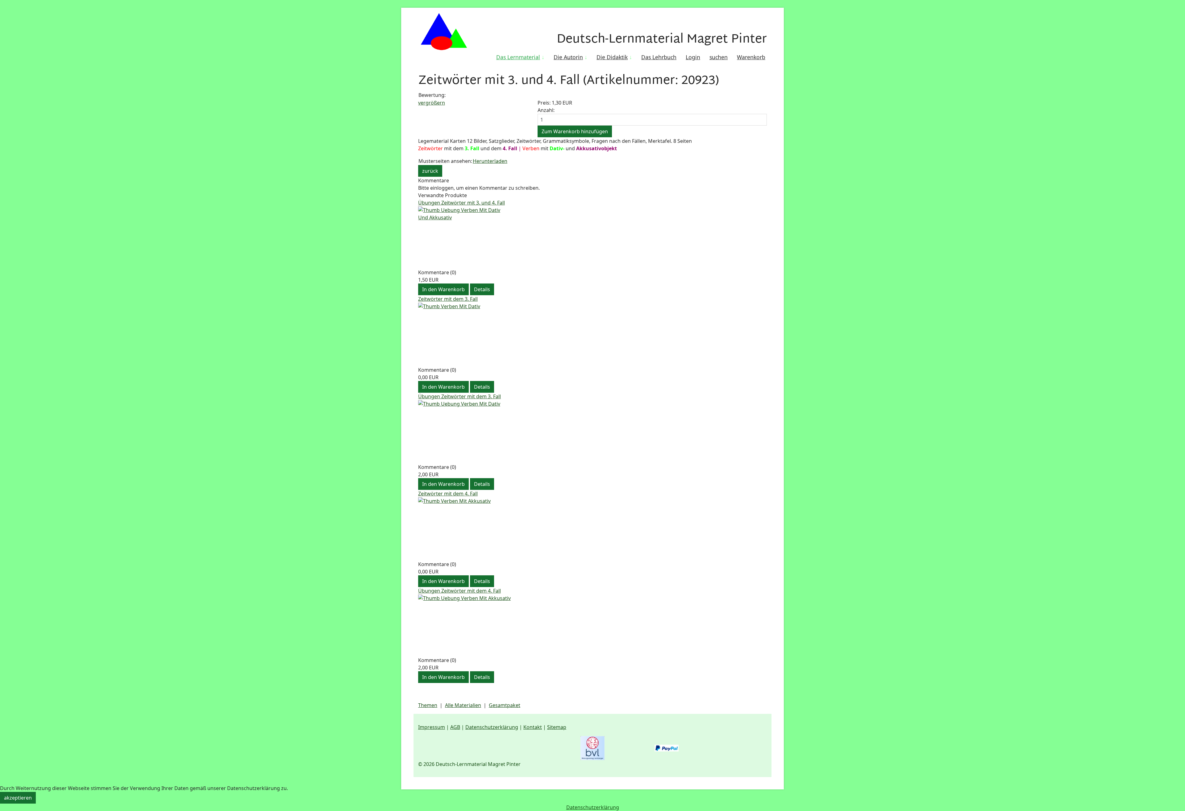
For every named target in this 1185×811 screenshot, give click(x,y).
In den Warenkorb (443, 289)
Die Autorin (568, 57)
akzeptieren (18, 797)
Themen (427, 705)
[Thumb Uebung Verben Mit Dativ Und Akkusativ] (592, 237)
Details (482, 289)
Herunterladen (490, 161)
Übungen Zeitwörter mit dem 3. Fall (459, 396)
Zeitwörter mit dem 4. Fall (448, 493)
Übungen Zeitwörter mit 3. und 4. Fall (461, 202)
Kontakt (532, 727)
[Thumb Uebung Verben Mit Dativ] (592, 431)
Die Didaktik (612, 57)
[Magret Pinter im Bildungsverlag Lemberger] (592, 748)
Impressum (431, 727)
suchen (718, 57)
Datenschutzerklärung (491, 727)
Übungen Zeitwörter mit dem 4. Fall (459, 590)
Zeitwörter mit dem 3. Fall (448, 299)
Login (693, 57)
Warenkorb (751, 57)
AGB (455, 727)
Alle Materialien (463, 705)
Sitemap (556, 727)
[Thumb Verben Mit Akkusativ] (592, 529)
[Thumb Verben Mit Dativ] (592, 334)
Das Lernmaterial (518, 57)
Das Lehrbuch (658, 57)
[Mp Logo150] (444, 32)
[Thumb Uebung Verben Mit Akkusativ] (592, 625)
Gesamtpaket (504, 705)
